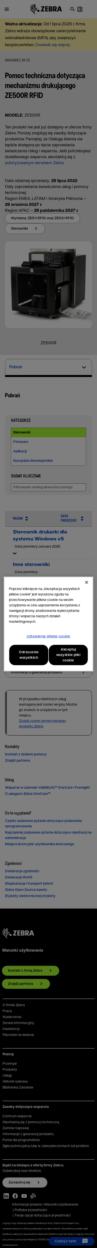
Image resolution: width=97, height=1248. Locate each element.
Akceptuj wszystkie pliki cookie (68, 655)
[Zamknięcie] (86, 582)
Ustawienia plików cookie (48, 636)
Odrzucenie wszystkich (29, 655)
